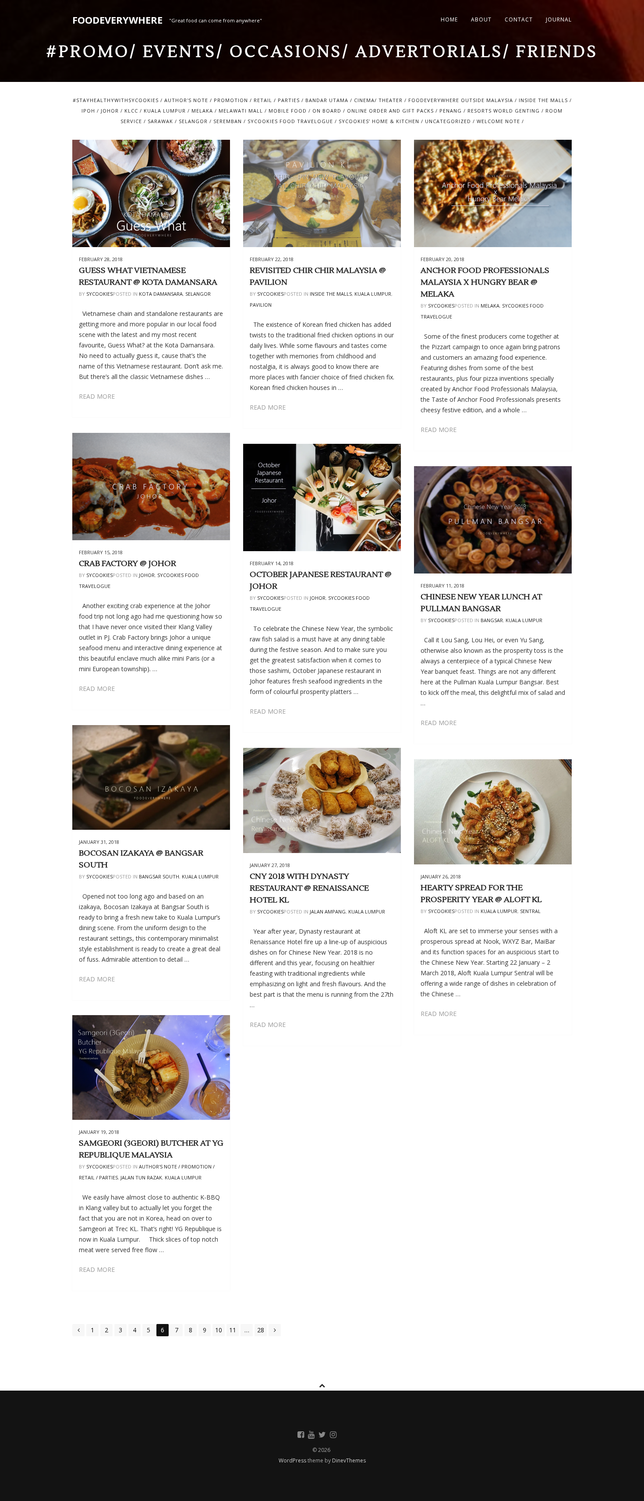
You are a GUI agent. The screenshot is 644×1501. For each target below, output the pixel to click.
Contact (519, 19)
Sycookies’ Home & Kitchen (379, 121)
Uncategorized (448, 121)
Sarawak (160, 121)
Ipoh (88, 110)
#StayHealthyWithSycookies (116, 100)
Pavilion (261, 304)
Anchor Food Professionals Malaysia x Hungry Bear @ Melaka (485, 282)
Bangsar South (159, 876)
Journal (559, 19)
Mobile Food (288, 110)
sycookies (99, 293)
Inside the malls (543, 100)
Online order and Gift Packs (390, 110)
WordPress (293, 1460)
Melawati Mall (241, 110)
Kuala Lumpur (165, 110)
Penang (450, 110)
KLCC (131, 110)
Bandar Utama (326, 100)
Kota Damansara (161, 293)
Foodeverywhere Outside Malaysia (460, 100)
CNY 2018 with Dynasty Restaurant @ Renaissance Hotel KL (309, 888)
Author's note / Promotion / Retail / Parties (232, 100)
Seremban (227, 121)
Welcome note (498, 121)
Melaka (202, 110)
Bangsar (492, 620)
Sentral (530, 911)
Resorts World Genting (503, 110)
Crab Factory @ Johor (127, 564)
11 (232, 1330)
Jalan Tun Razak (141, 1177)
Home (449, 19)
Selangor (193, 121)
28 (260, 1330)
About (481, 19)
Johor (110, 110)
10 (218, 1330)
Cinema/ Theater (378, 100)
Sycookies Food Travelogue (290, 121)
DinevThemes (349, 1460)
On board (326, 110)
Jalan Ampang (328, 911)
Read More (97, 396)
